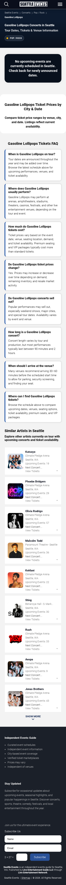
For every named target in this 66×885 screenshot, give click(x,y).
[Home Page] (33, 4)
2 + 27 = (9, 857)
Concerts (26, 12)
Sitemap (25, 877)
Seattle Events (11, 12)
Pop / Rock (39, 12)
